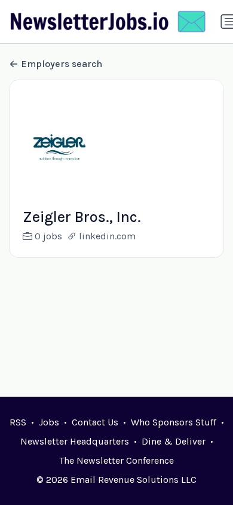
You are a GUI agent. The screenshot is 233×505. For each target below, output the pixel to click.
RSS (18, 422)
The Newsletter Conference (116, 460)
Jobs (49, 422)
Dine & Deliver (174, 441)
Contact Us (95, 422)
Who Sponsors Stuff (173, 422)
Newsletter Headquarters (74, 441)
